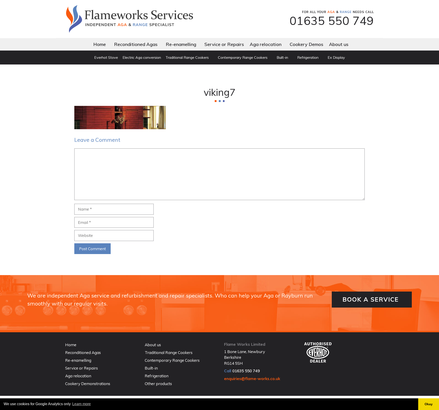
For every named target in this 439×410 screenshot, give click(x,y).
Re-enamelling (181, 44)
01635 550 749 (331, 20)
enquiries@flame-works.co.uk (252, 378)
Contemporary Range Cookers (243, 57)
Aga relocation (265, 44)
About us (338, 44)
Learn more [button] (81, 404)
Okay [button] (429, 404)
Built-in (282, 57)
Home (99, 44)
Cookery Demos (306, 44)
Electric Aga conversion (142, 57)
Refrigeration (308, 57)
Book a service (371, 299)
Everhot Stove (106, 57)
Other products (158, 383)
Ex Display (336, 57)
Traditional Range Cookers (187, 57)
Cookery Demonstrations (87, 383)
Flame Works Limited (244, 344)
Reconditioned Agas (136, 44)
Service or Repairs (224, 44)
